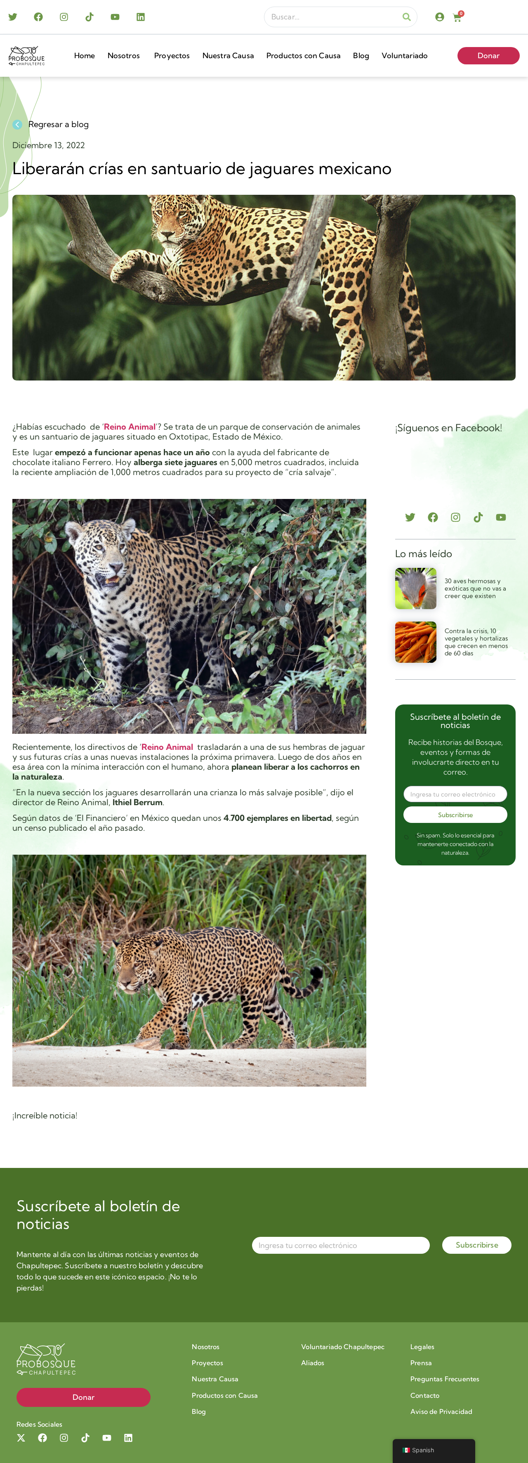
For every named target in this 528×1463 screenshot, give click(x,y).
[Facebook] (38, 16)
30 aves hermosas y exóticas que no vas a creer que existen (475, 588)
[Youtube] (115, 16)
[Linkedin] (140, 16)
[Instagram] (63, 16)
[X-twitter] (21, 1437)
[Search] (406, 17)
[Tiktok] (89, 16)
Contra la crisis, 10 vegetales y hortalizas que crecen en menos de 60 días (476, 642)
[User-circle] (439, 16)
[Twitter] (12, 16)
